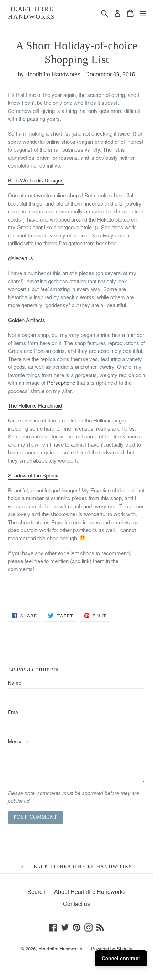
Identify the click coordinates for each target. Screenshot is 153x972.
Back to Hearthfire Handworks (82, 866)
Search (36, 892)
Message (18, 741)
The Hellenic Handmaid (35, 405)
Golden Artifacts (26, 319)
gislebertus (20, 258)
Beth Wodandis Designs (36, 180)
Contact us (76, 904)
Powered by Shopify (111, 948)
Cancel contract (121, 958)
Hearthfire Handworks (31, 12)
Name (14, 682)
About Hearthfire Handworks (90, 892)
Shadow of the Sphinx (33, 475)
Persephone (61, 382)
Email (14, 712)
